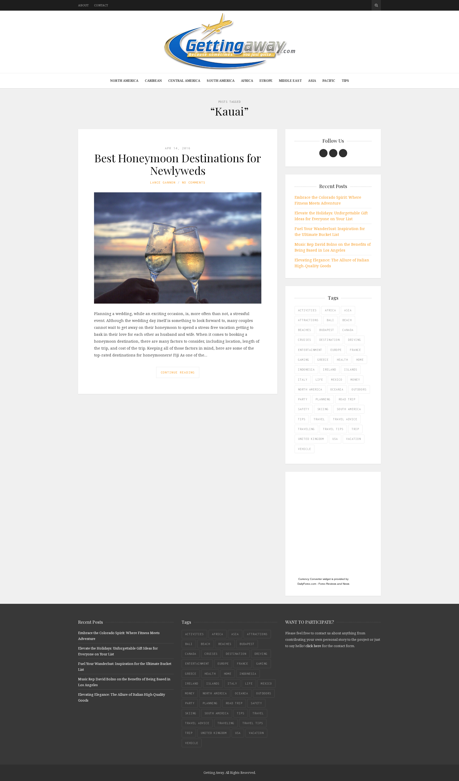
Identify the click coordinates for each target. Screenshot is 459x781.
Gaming (303, 359)
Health (342, 359)
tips (301, 419)
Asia (312, 80)
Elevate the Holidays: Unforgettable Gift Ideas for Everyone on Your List (331, 215)
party (302, 399)
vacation (353, 438)
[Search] (376, 5)
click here (313, 645)
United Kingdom (311, 438)
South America (221, 80)
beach (347, 320)
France (355, 349)
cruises (304, 339)
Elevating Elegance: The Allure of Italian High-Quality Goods (332, 262)
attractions (308, 320)
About (83, 5)
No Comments (193, 182)
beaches (304, 330)
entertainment (310, 349)
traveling (306, 429)
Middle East (290, 80)
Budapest (326, 330)
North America (124, 80)
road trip (347, 399)
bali (330, 320)
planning (323, 399)
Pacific (328, 80)
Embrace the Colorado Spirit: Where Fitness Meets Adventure (328, 200)
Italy (302, 379)
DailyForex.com (307, 583)
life (319, 379)
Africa (247, 80)
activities (307, 310)
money (355, 379)
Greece (323, 359)
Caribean (153, 80)
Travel (319, 419)
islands (350, 369)
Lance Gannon (163, 182)
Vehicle (304, 449)
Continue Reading (178, 372)
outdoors (359, 389)
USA (335, 438)
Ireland (329, 369)
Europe (266, 80)
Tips (345, 80)
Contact (101, 5)
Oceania (336, 389)
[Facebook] (323, 153)
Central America (184, 80)
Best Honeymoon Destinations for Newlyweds (177, 163)
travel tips (333, 429)
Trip (355, 429)
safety (303, 409)
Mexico (336, 379)
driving (354, 339)
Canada (348, 330)
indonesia (306, 369)
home (360, 359)
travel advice (345, 419)
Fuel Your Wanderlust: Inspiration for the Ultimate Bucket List (330, 231)
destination (329, 339)
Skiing (323, 409)
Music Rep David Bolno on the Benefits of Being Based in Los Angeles (333, 247)
